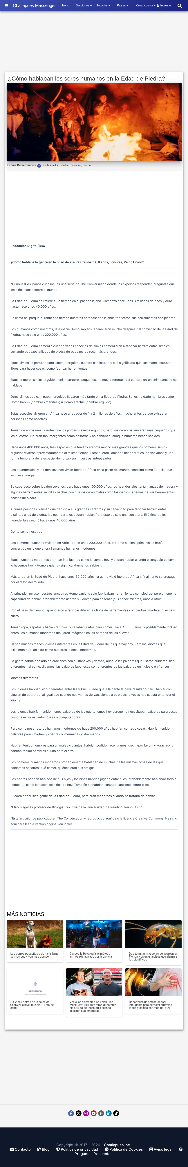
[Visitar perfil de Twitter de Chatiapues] (79, 1113)
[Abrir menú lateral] (6, 5)
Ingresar (165, 5)
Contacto (22, 1149)
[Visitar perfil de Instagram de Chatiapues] (86, 1113)
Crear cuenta (144, 5)
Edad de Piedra (50, 165)
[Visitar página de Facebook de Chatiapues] (71, 1113)
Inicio (65, 5)
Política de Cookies (126, 1149)
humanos (76, 165)
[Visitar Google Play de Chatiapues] (101, 1113)
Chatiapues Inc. (117, 1145)
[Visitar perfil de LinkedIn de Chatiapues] (109, 1113)
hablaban (64, 165)
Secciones (82, 5)
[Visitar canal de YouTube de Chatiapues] (94, 1113)
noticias (87, 165)
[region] (94, 41)
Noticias (102, 5)
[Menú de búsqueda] (180, 5)
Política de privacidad (79, 1149)
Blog (45, 1149)
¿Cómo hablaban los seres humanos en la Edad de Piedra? (86, 78)
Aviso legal (162, 1149)
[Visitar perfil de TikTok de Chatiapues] (116, 1113)
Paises (121, 5)
